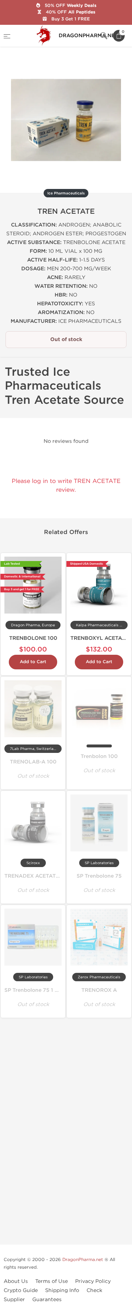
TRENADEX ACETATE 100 (37, 876)
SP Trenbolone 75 (99, 876)
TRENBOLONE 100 (33, 638)
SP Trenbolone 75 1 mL (33, 990)
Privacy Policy (93, 1281)
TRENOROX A (99, 990)
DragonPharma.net (82, 1259)
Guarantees (47, 1299)
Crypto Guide (21, 1290)
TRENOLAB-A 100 (33, 762)
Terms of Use (51, 1281)
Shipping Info (62, 1290)
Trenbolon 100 (99, 756)
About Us (16, 1281)
